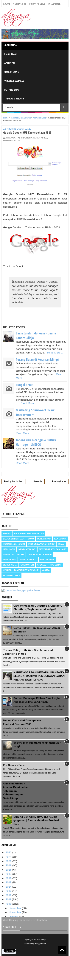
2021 (9, 856)
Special (41, 565)
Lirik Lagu (9, 549)
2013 (9, 890)
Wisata (46, 570)
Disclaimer (54, 3)
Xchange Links (11, 575)
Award (6, 533)
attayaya (42, 939)
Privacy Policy (37, 3)
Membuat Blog (11, 140)
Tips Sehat (55, 565)
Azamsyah (9, 63)
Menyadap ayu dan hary (52, 549)
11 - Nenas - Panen (15, 765)
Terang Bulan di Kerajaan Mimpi (37, 359)
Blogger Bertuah (13, 539)
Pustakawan (47, 560)
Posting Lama (59, 481)
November (15, 912)
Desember (15, 908)
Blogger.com (40, 944)
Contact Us (19, 3)
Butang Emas (12, 89)
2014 (9, 886)
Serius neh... (10, 565)
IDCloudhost (40, 919)
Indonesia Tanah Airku (34, 138)
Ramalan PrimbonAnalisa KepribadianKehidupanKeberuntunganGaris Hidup (16, 790)
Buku (31, 539)
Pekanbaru (9, 560)
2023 (9, 852)
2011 (9, 899)
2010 (9, 903)
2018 (9, 869)
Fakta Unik (60, 539)
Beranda (12, 45)
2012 (9, 895)
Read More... (55, 352)
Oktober (14, 916)
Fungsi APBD (24, 385)
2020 (9, 861)
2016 (9, 878)
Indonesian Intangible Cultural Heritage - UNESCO (36, 442)
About (6, 3)
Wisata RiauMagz (14, 80)
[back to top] (62, 950)
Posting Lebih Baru (13, 481)
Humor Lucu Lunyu (14, 544)
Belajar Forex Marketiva (29, 533)
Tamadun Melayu (14, 98)
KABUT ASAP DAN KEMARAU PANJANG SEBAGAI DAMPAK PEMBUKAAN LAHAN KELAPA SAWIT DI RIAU (39, 676)
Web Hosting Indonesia (16, 919)
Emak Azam (10, 54)
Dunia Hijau (44, 539)
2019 (9, 865)
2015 (9, 882)
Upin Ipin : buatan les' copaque (20, 570)
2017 (9, 873)
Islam (61, 544)
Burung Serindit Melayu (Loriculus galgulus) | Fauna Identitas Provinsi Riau (36, 820)
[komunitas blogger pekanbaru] (20, 590)
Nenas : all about (13, 554)
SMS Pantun (27, 565)
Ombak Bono (11, 72)
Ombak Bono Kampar (40, 554)
